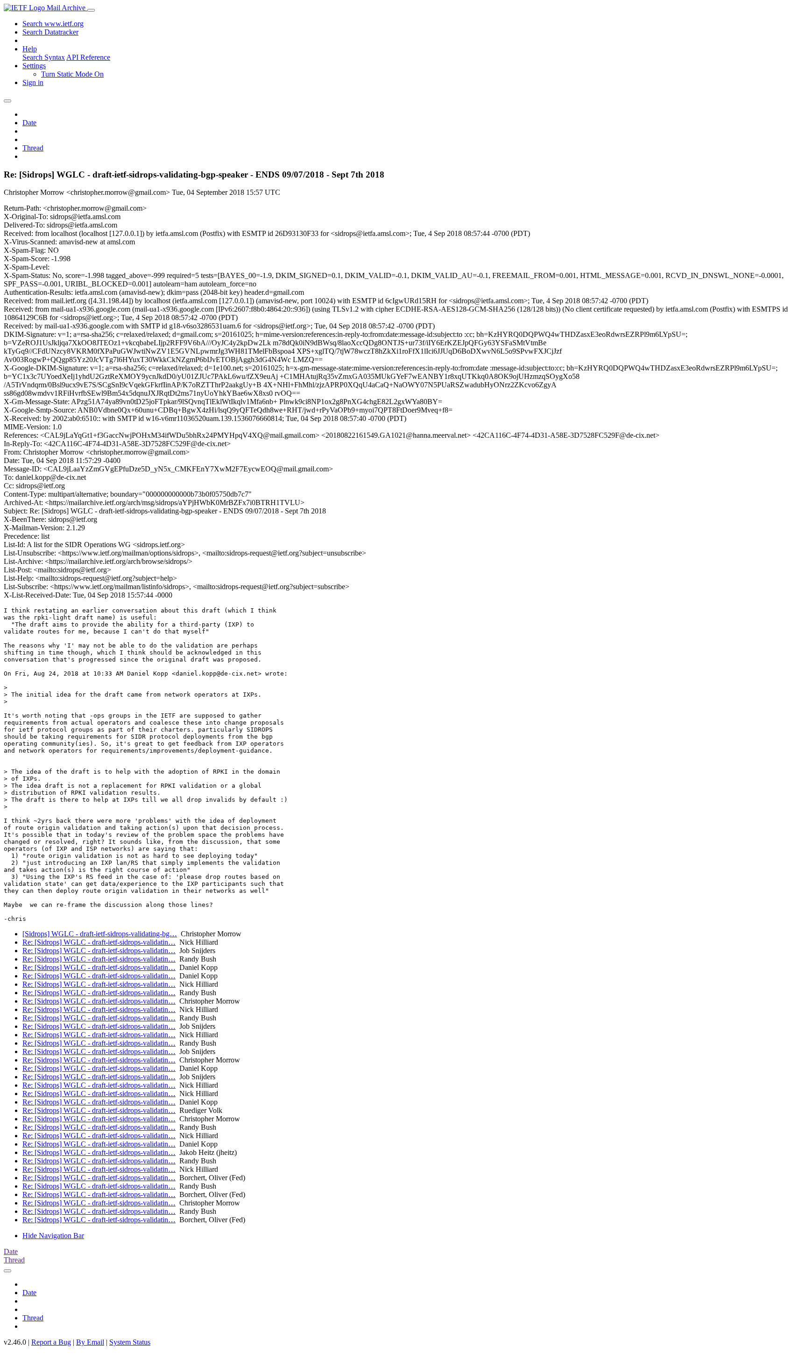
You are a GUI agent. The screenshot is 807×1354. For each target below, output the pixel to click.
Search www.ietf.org (53, 24)
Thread (32, 148)
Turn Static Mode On (72, 74)
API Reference (88, 57)
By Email (90, 1342)
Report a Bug (51, 1342)
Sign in (32, 82)
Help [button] (29, 49)
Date (29, 123)
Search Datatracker (50, 32)
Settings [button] (34, 66)
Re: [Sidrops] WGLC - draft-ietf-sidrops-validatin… (99, 942)
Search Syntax (43, 57)
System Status (129, 1342)
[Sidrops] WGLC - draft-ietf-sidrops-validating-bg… (99, 934)
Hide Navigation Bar (53, 1236)
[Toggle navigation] (91, 10)
